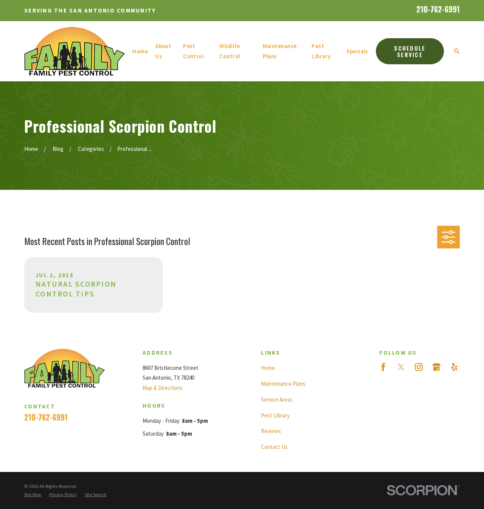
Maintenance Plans (283, 383)
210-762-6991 (438, 9)
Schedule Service (409, 51)
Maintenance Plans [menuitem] (280, 50)
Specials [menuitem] (357, 51)
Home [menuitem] (140, 51)
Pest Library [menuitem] (321, 50)
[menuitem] (32, 494)
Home (268, 367)
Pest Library (275, 415)
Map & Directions (163, 387)
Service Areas (277, 399)
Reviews (271, 431)
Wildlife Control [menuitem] (229, 50)
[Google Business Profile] (437, 367)
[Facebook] (383, 367)
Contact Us (274, 446)
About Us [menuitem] (163, 50)
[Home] (74, 51)
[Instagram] (419, 367)
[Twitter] (401, 367)
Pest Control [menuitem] (193, 50)
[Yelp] (454, 367)
